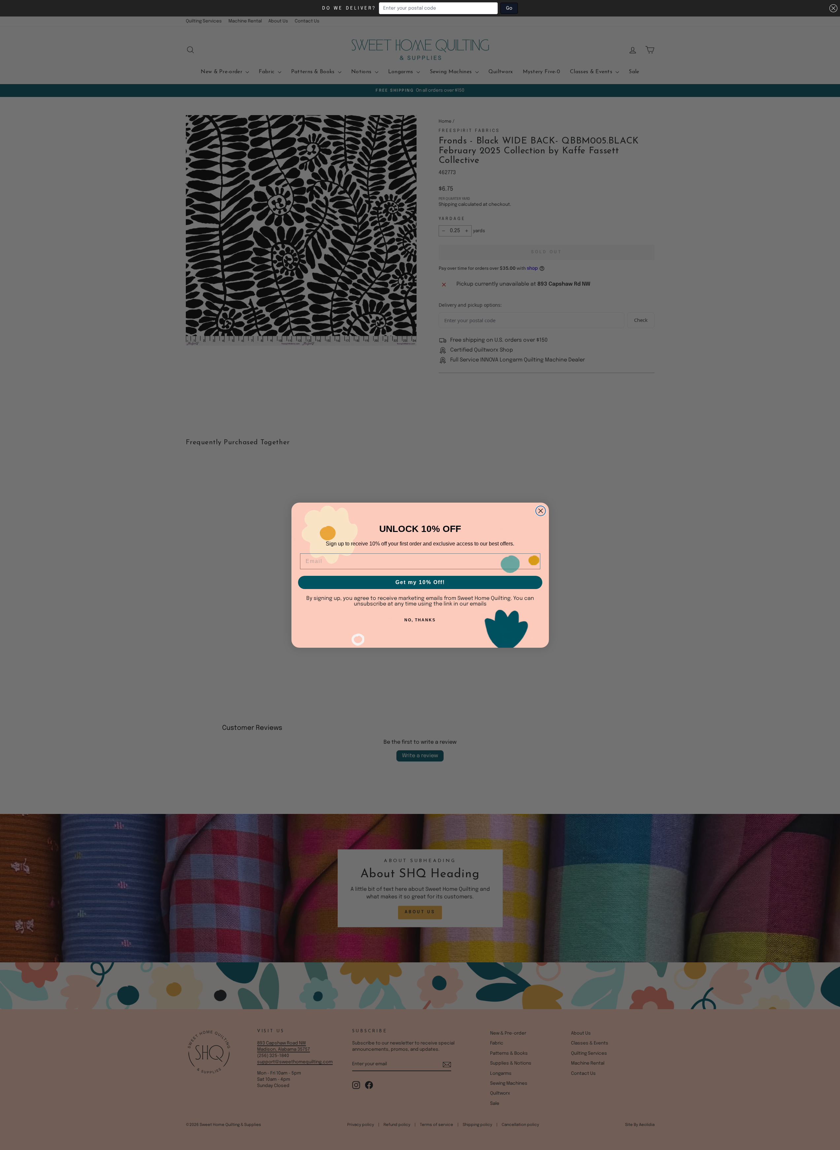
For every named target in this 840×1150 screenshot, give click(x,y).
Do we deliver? (349, 8)
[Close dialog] (541, 511)
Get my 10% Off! (420, 582)
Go (509, 8)
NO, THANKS (420, 620)
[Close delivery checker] (833, 8)
